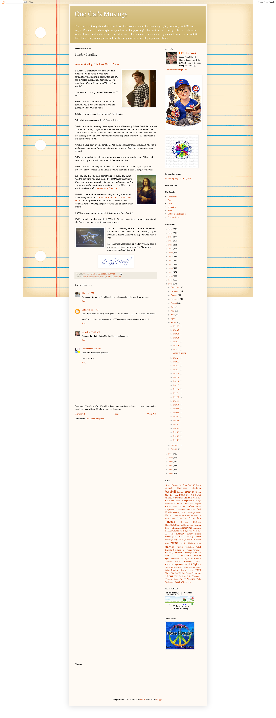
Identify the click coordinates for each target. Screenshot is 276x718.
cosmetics (169, 503)
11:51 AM (95, 332)
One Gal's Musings (101, 13)
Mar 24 (176, 357)
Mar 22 (176, 365)
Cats (199, 494)
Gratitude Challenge (190, 522)
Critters (168, 506)
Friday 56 (197, 515)
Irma (167, 531)
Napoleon (177, 549)
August (174, 302)
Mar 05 (176, 424)
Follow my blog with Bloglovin (178, 178)
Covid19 (178, 503)
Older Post (151, 413)
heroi (191, 525)
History (167, 528)
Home (116, 413)
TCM (191, 570)
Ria (83, 292)
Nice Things (187, 549)
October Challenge (183, 552)
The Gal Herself (189, 53)
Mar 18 (176, 381)
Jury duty (169, 534)
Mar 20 (176, 373)
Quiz (167, 558)
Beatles (180, 492)
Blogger (159, 699)
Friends (170, 521)
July (173, 306)
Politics (197, 555)
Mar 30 (176, 329)
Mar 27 (176, 341)
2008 (170, 465)
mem (167, 543)
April (173, 318)
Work (177, 581)
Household (197, 527)
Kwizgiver (86, 331)
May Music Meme (193, 539)
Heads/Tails (170, 525)
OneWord (197, 552)
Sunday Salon (173, 217)
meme (96, 276)
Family (168, 512)
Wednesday (169, 582)
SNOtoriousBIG (176, 567)
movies (102, 276)
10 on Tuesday (171, 485)
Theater (189, 573)
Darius (198, 506)
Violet (199, 579)
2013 (170, 280)
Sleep (167, 567)
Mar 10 (176, 404)
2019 (170, 256)
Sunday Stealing (112, 276)
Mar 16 (176, 389)
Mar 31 (176, 326)
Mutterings (189, 547)
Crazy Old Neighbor (192, 503)
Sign (199, 564)
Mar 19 (176, 377)
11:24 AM (90, 293)
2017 (170, 264)
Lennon (198, 533)
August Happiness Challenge (183, 487)
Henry (186, 524)
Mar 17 (176, 385)
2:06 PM (97, 348)
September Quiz (181, 564)
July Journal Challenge (178, 530)
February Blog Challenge (184, 512)
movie (199, 543)
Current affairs (186, 506)
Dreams (181, 509)
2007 (170, 469)
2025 (170, 233)
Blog (194, 491)
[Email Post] (121, 274)
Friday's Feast (195, 518)
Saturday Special (173, 561)
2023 (170, 240)
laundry (190, 533)
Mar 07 (176, 416)
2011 (170, 453)
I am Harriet (87, 348)
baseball (170, 491)
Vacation (191, 578)
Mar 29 (176, 333)
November (175, 291)
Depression (170, 509)
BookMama (172, 196)
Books (84, 276)
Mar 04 (176, 428)
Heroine (197, 524)
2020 (170, 252)
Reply (84, 300)
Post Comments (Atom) (95, 418)
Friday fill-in (170, 518)
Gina (170, 203)
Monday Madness (188, 543)
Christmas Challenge (192, 497)
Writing (184, 582)
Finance (198, 512)
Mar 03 (176, 432)
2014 (170, 276)
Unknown (86, 309)
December (175, 287)
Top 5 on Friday (185, 576)
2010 (170, 457)
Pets (191, 556)
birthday (187, 491)
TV (120, 276)
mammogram (170, 536)
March (174, 322)
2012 (170, 283)
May (173, 314)
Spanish (192, 567)
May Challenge (180, 539)
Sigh (195, 564)
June (173, 310)
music (180, 546)
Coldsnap (178, 500)
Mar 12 (176, 397)
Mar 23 (176, 361)
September (175, 299)
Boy (187, 494)
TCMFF (198, 570)
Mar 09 (176, 408)
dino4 (142, 699)
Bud (169, 200)
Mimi (170, 210)
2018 (170, 260)
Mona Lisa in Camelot (106, 188)
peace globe (175, 556)
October (174, 295)
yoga (189, 582)
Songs (186, 567)
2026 (170, 229)
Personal (185, 555)
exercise (190, 509)
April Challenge (194, 485)
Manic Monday (186, 536)
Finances (169, 515)
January (174, 448)
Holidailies (175, 527)
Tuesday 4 (196, 576)
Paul (167, 555)
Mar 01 (176, 440)
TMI (176, 576)
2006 (170, 473)
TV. (185, 579)
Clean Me (169, 500)
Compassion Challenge (191, 500)
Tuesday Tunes (171, 579)
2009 (170, 461)
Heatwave (179, 525)
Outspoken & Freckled (177, 213)
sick (190, 564)
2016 (170, 268)
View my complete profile (176, 69)
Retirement (174, 558)
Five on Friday (180, 515)
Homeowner (186, 527)
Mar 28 (176, 337)
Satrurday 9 (185, 559)
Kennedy (90, 276)
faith (199, 509)
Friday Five (182, 518)
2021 (170, 248)
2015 (170, 272)
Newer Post (80, 413)
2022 (170, 244)
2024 (170, 236)
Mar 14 (176, 393)
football (190, 515)
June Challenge (195, 530)
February (175, 445)
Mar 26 (176, 345)
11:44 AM (95, 309)
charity (168, 497)
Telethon (182, 573)
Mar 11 (176, 400)
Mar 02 (176, 436)
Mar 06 (176, 420)
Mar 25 (176, 349)
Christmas (178, 497)
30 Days (183, 485)
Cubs (175, 506)
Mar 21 (176, 369)
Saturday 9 (196, 558)
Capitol (193, 495)
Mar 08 (176, 412)
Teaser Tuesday (171, 573)
